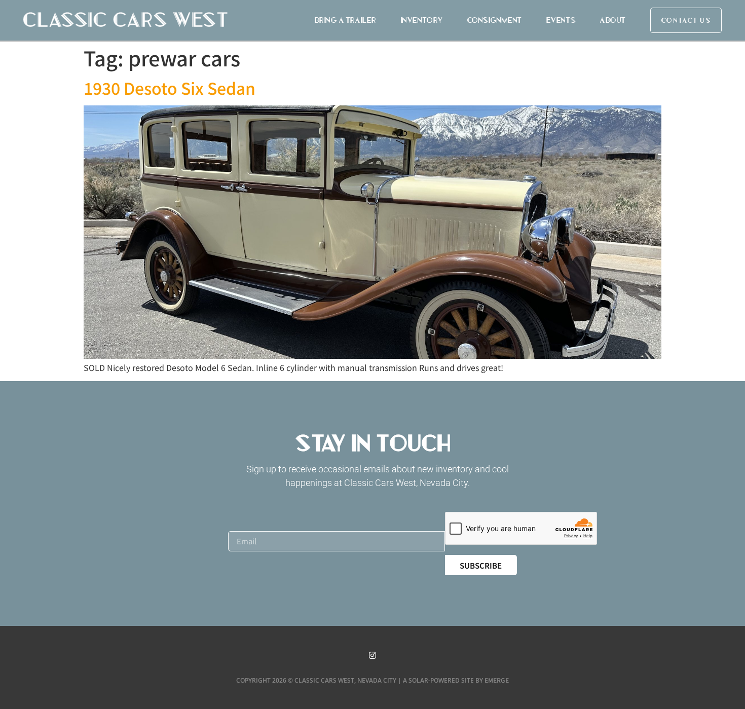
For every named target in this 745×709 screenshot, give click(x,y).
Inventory (421, 20)
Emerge (497, 680)
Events (560, 20)
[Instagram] (372, 655)
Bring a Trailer (345, 20)
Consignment (494, 20)
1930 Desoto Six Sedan (169, 87)
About (612, 20)
